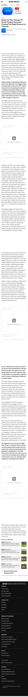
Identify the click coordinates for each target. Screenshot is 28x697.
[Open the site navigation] (5, 1)
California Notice (5, 655)
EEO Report (4, 646)
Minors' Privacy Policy (6, 662)
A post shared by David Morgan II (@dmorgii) (14, 157)
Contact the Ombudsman (7, 681)
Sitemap (3, 630)
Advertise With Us (5, 625)
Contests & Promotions (7, 623)
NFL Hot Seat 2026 (6, 593)
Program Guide (5, 621)
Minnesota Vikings (9, 573)
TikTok (3, 609)
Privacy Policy (4, 653)
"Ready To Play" (20, 59)
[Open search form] (26, 1)
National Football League (10, 571)
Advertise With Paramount (8, 671)
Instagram (3, 607)
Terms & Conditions (6, 628)
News (12, 5)
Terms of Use (4, 660)
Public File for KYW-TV (7, 637)
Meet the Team (5, 618)
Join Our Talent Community (8, 674)
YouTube (3, 602)
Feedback (3, 678)
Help (2, 676)
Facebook (3, 604)
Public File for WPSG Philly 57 (8, 639)
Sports (3, 17)
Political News (4, 588)
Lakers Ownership (5, 595)
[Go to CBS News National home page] (14, 1)
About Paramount (5, 669)
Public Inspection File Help (8, 641)
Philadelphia (4, 5)
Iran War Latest (5, 591)
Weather (18, 5)
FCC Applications (5, 644)
